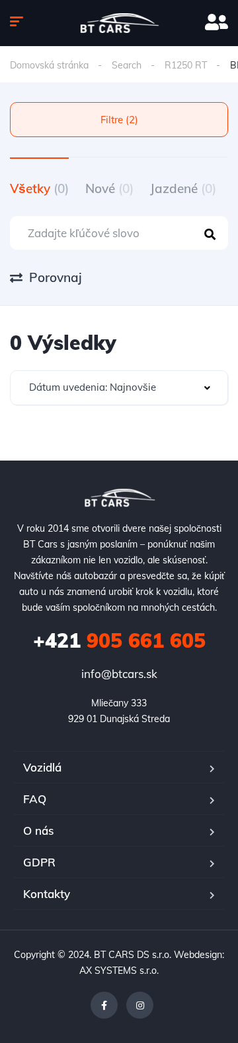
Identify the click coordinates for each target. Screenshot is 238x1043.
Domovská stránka (49, 65)
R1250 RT (186, 65)
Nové (109, 188)
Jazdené (183, 188)
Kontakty (46, 894)
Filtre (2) (119, 119)
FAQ (34, 799)
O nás (38, 830)
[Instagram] (139, 1005)
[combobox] (119, 387)
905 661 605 (119, 640)
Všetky (39, 188)
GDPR (39, 862)
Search (126, 65)
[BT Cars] (119, 23)
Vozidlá (42, 767)
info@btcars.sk (119, 674)
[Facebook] (104, 1005)
